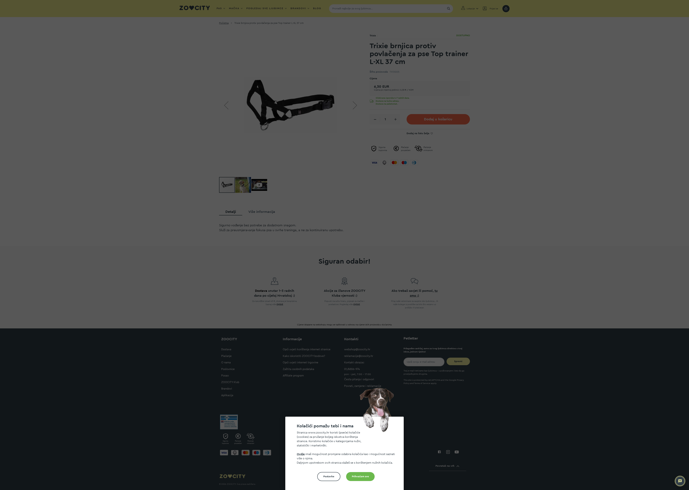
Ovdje (301, 454)
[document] (345, 455)
